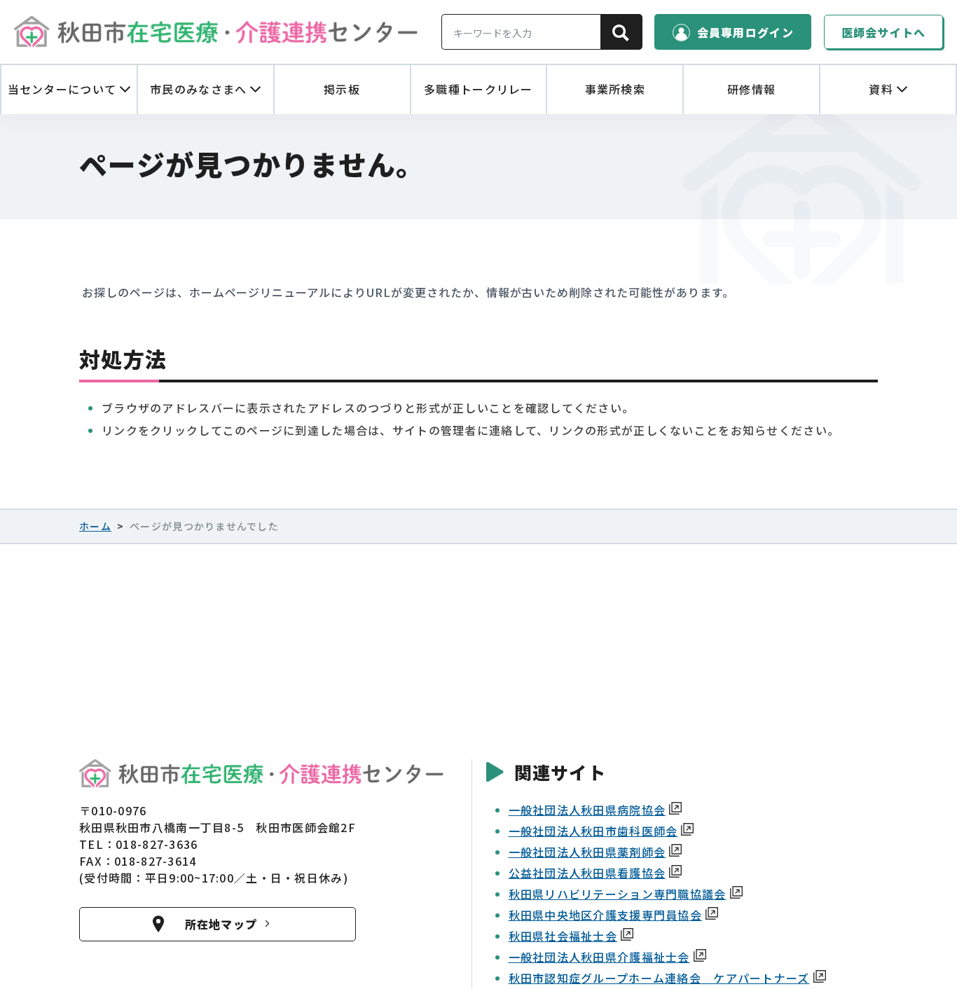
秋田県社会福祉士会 (563, 935)
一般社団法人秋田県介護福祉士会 (599, 956)
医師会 (883, 32)
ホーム (95, 526)
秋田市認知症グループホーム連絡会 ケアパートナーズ (659, 977)
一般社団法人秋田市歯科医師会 (593, 830)
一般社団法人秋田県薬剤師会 (587, 851)
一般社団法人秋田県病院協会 (587, 809)
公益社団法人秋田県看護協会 (587, 872)
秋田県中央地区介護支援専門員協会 (605, 914)
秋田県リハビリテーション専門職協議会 (618, 893)
